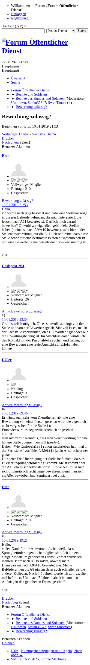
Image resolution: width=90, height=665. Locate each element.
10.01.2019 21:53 (15, 205)
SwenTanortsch (59, 103)
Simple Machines (53, 659)
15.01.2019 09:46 (15, 413)
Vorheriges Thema (15, 134)
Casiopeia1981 (13, 266)
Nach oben (10, 602)
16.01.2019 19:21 (15, 540)
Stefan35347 (37, 103)
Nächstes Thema (44, 134)
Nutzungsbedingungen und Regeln (46, 651)
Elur (5, 156)
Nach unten (10, 142)
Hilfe (14, 651)
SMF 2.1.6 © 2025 (25, 659)
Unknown (18, 103)
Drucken (8, 138)
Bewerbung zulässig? (17, 201)
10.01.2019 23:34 (15, 319)
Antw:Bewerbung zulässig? (22, 311)
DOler (7, 360)
